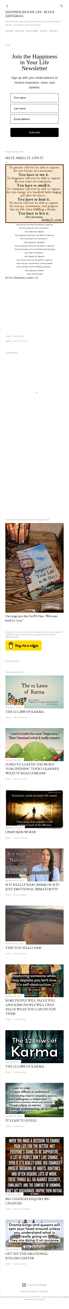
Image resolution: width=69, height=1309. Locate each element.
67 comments (20, 837)
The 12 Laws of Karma (24, 711)
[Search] (62, 5)
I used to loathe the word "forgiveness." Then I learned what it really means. (32, 768)
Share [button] (8, 336)
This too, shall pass (23, 948)
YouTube (32, 31)
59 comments (20, 953)
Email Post (18, 336)
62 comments (20, 779)
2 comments (19, 1072)
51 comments (19, 895)
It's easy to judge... (21, 1120)
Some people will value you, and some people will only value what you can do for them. (30, 1007)
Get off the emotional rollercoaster (26, 1255)
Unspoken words (20, 832)
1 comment (18, 1126)
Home (9, 31)
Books (19, 31)
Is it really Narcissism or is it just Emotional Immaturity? (32, 886)
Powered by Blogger (37, 1285)
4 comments (19, 1019)
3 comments (19, 1264)
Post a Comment (21, 1209)
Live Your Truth (19, 341)
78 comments (20, 717)
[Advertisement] (34, 475)
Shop (43, 31)
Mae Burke (43, 1291)
